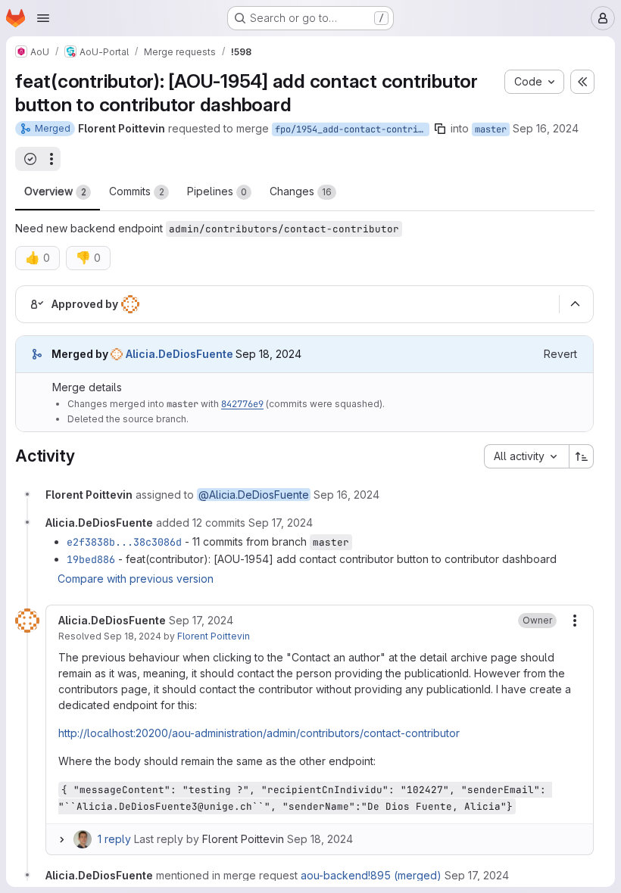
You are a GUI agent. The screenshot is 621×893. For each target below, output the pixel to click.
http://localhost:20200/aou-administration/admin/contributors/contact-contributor (259, 733)
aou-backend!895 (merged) (371, 875)
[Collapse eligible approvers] (575, 304)
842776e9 (242, 404)
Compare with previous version (136, 578)
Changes (301, 191)
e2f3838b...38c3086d (124, 542)
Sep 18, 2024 (132, 636)
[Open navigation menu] (43, 18)
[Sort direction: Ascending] (582, 456)
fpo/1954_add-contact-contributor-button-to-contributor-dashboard (352, 129)
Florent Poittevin (213, 636)
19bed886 (91, 559)
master (491, 129)
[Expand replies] (61, 839)
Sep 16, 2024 (546, 128)
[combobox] (526, 456)
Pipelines (217, 191)
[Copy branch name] (440, 129)
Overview (55, 191)
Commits (136, 191)
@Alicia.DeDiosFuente (253, 494)
